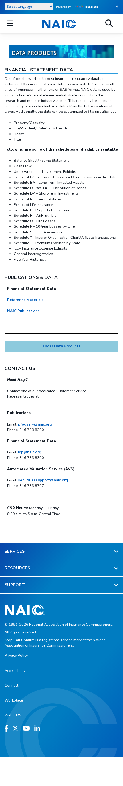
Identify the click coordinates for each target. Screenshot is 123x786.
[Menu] (10, 23)
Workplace (14, 700)
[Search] (109, 23)
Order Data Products (61, 346)
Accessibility (15, 670)
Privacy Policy (16, 655)
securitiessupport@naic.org (43, 480)
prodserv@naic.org (35, 424)
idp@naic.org (29, 452)
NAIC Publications (23, 311)
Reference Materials (25, 300)
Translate (91, 7)
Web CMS (13, 715)
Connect (11, 685)
